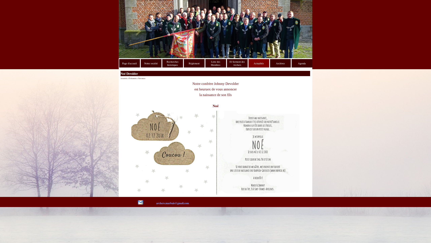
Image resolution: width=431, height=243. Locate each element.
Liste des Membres (215, 63)
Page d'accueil (129, 63)
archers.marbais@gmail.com (172, 203)
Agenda (302, 63)
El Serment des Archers (237, 63)
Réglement (194, 63)
